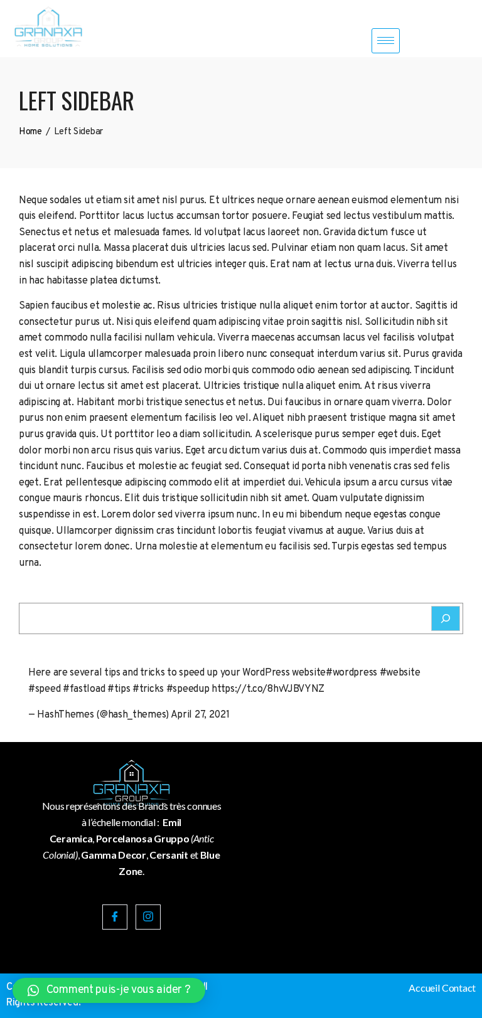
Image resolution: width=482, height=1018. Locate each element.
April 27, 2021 (200, 715)
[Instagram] (148, 917)
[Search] (445, 618)
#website (400, 673)
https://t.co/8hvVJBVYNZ (268, 689)
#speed (44, 689)
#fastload (84, 689)
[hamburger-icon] (386, 40)
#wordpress (351, 673)
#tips (119, 689)
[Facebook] (114, 917)
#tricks (148, 689)
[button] (109, 990)
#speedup (188, 689)
